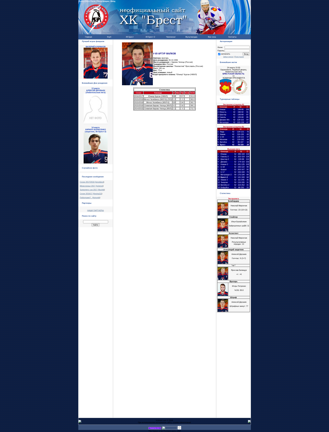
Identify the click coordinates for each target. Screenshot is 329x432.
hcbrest (99, 186)
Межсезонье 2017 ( (88, 186)
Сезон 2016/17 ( (87, 194)
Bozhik (101, 190)
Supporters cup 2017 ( (89, 190)
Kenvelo (96, 198)
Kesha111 (98, 194)
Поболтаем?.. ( (86, 198)
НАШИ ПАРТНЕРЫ (95, 210)
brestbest (99, 182)
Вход (113, 1)
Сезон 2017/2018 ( (88, 182)
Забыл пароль (228, 57)
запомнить (225, 54)
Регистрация (103, 1)
